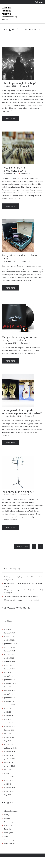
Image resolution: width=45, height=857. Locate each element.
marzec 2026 (9, 636)
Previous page (22, 546)
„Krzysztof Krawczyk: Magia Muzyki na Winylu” (21, 596)
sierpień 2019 (9, 766)
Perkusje (7, 829)
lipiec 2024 (8, 665)
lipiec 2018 (8, 780)
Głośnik (7, 818)
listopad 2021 (9, 730)
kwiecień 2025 (9, 651)
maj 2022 (7, 712)
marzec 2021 (9, 737)
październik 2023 (10, 679)
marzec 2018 (9, 791)
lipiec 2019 (8, 769)
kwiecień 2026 (9, 633)
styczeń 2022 (9, 723)
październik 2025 (10, 643)
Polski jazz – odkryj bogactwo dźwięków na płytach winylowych (23, 578)
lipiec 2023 (8, 687)
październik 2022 (10, 697)
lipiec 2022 (8, 708)
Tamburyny (8, 836)
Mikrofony (8, 825)
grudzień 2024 (9, 658)
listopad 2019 (9, 762)
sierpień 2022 (9, 705)
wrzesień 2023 (10, 683)
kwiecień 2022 (9, 715)
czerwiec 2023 (9, 690)
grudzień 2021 (9, 726)
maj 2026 (7, 629)
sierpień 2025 (9, 647)
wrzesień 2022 (10, 701)
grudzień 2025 (9, 640)
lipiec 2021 (8, 733)
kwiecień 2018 (9, 787)
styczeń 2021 (9, 744)
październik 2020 (10, 748)
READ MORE (10, 118)
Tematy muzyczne (11, 840)
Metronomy (8, 822)
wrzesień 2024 (10, 661)
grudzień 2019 (9, 759)
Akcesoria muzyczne (12, 811)
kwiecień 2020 (9, 751)
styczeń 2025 (9, 654)
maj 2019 (7, 773)
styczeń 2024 (9, 676)
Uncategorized (9, 843)
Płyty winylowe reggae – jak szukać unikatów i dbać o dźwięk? (23, 591)
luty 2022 (7, 719)
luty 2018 (7, 795)
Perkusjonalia (9, 832)
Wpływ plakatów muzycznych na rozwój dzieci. (21, 600)
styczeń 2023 (9, 694)
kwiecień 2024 (9, 669)
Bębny (6, 814)
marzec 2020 (9, 755)
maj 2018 (7, 784)
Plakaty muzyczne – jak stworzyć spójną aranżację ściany (23, 584)
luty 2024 (7, 672)
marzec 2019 (9, 777)
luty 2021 (7, 741)
